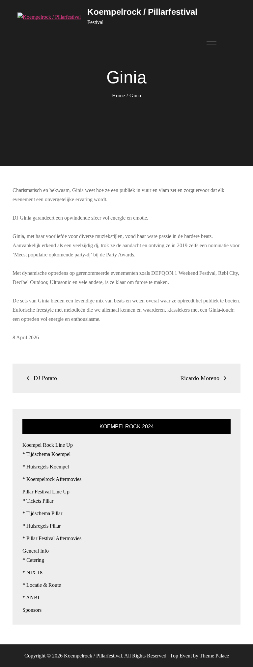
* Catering (33, 560)
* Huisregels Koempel (45, 466)
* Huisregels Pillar (41, 526)
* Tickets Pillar (37, 501)
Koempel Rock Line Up (47, 445)
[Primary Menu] (213, 44)
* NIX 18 (32, 572)
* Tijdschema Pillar (42, 513)
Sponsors (32, 610)
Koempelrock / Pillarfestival (142, 12)
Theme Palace (214, 655)
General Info (35, 551)
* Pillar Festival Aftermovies (51, 538)
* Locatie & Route (41, 585)
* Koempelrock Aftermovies (51, 479)
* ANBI (30, 597)
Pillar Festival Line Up (46, 491)
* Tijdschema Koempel (46, 454)
